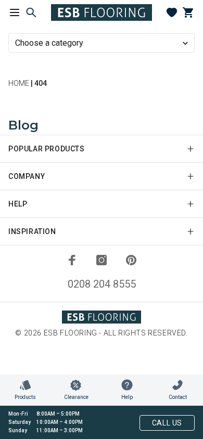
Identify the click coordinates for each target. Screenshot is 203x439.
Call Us (167, 423)
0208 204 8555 (102, 284)
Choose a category (49, 43)
